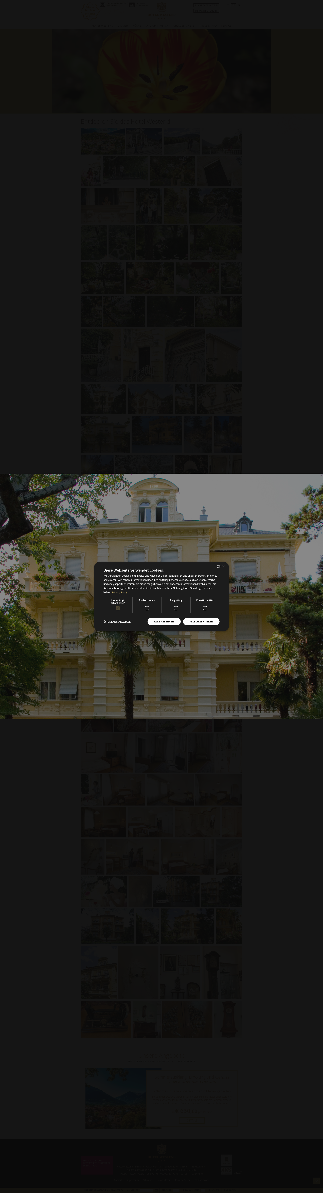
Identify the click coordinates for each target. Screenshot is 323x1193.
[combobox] (218, 566)
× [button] (223, 566)
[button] (117, 621)
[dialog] (161, 596)
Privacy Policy (120, 592)
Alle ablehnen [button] (164, 621)
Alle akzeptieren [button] (201, 621)
